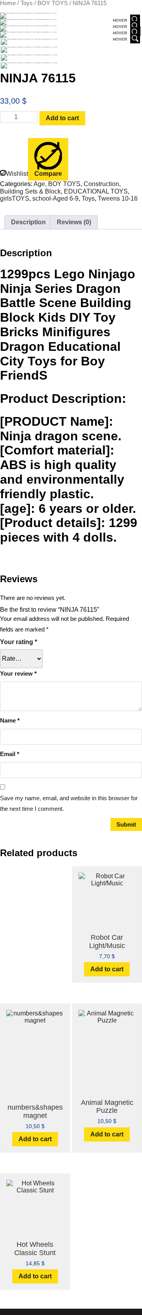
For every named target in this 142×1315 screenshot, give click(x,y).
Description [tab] (28, 222)
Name (10, 720)
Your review (18, 673)
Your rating (18, 642)
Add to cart (62, 118)
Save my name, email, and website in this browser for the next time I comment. (69, 803)
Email (9, 754)
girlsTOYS (14, 198)
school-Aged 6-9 (55, 198)
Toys (27, 3)
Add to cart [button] (106, 969)
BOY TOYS (52, 3)
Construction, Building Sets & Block (60, 187)
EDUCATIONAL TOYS (96, 191)
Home (8, 3)
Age (39, 184)
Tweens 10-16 (118, 198)
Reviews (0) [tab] (74, 222)
